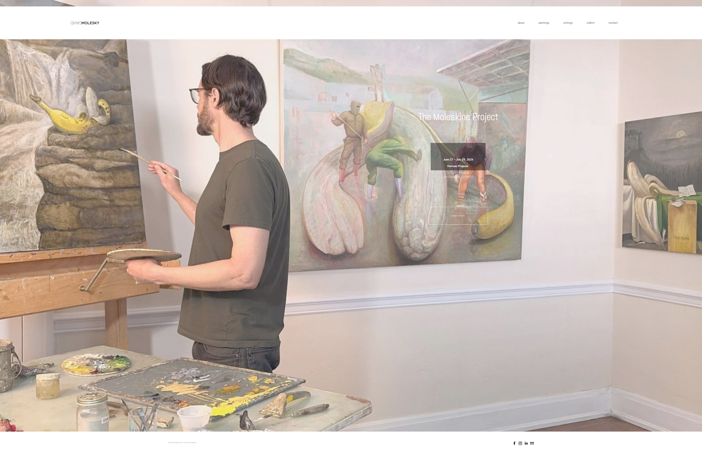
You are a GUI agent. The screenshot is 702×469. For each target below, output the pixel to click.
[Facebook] (514, 443)
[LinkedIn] (526, 443)
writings (568, 22)
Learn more (458, 215)
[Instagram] (520, 443)
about (521, 22)
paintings (544, 22)
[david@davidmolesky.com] (532, 443)
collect (591, 22)
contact (613, 22)
